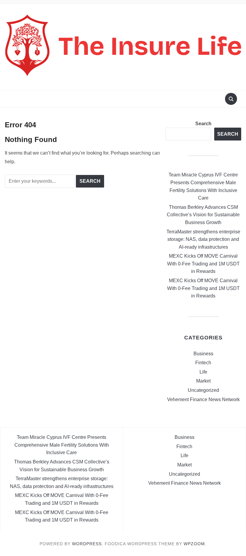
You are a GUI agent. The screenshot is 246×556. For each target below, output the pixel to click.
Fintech (203, 362)
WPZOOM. (195, 543)
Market (203, 380)
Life (203, 371)
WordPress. (87, 543)
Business (203, 353)
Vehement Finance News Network (203, 399)
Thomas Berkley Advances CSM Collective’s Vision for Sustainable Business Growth (203, 215)
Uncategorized (203, 390)
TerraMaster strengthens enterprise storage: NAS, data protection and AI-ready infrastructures (203, 239)
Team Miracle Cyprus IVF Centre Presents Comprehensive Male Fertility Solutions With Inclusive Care (61, 445)
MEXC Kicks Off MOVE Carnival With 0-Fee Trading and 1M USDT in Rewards (203, 263)
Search (203, 123)
